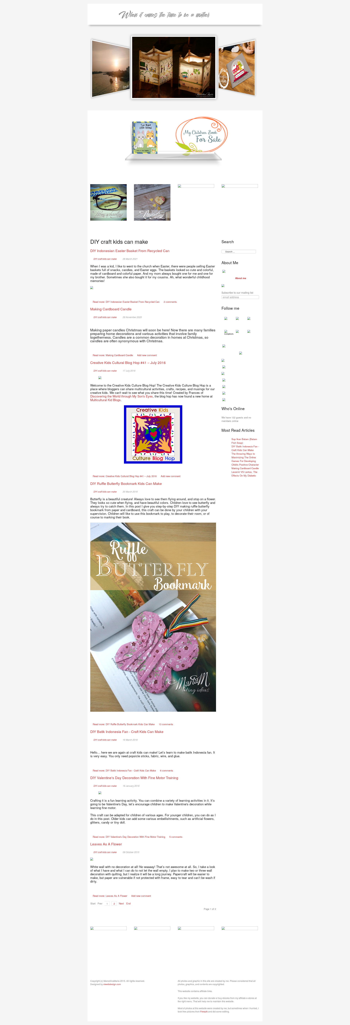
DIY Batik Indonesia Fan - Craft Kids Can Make (127, 731)
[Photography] (239, 944)
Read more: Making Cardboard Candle (113, 355)
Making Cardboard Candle (111, 308)
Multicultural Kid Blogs (105, 399)
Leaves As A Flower (106, 843)
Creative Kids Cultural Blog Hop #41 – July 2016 (128, 362)
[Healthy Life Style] (152, 944)
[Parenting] (152, 202)
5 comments (175, 836)
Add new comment (147, 355)
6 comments (166, 770)
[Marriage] (196, 202)
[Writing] (239, 202)
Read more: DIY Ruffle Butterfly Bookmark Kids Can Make (124, 724)
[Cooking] (108, 944)
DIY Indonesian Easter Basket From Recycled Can (130, 250)
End (128, 903)
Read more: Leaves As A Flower (110, 895)
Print (214, 258)
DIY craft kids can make (105, 258)
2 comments (170, 301)
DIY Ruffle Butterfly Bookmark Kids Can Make (126, 483)
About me (240, 278)
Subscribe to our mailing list (237, 292)
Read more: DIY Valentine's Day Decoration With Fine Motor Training (129, 836)
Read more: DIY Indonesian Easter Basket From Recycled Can (126, 301)
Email (209, 258)
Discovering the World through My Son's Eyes (121, 396)
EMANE (164, 14)
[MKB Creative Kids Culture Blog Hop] (153, 434)
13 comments (166, 724)
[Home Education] (108, 202)
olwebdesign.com (112, 984)
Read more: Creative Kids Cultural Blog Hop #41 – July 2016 (125, 476)
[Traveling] (196, 944)
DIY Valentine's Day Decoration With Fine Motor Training (134, 777)
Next (121, 903)
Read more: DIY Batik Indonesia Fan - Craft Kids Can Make (124, 770)
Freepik (204, 1011)
